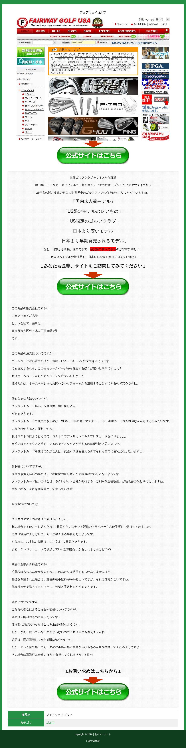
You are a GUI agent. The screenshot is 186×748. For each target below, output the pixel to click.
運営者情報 (93, 741)
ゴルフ (50, 722)
